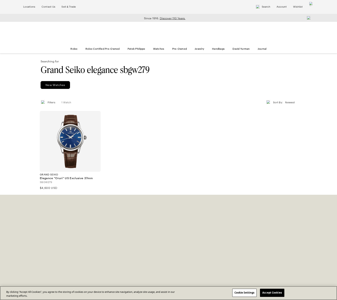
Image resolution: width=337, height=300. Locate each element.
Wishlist (298, 6)
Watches (158, 49)
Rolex (73, 49)
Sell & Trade (68, 6)
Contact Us (48, 6)
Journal (262, 49)
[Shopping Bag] (311, 7)
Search (266, 6)
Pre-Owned (179, 49)
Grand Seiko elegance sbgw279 (95, 70)
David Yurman (241, 49)
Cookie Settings (244, 292)
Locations (29, 6)
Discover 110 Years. (172, 18)
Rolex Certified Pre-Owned (102, 49)
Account (282, 6)
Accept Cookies (272, 292)
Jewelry (199, 49)
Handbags (218, 49)
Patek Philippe (136, 49)
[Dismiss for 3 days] (307, 17)
